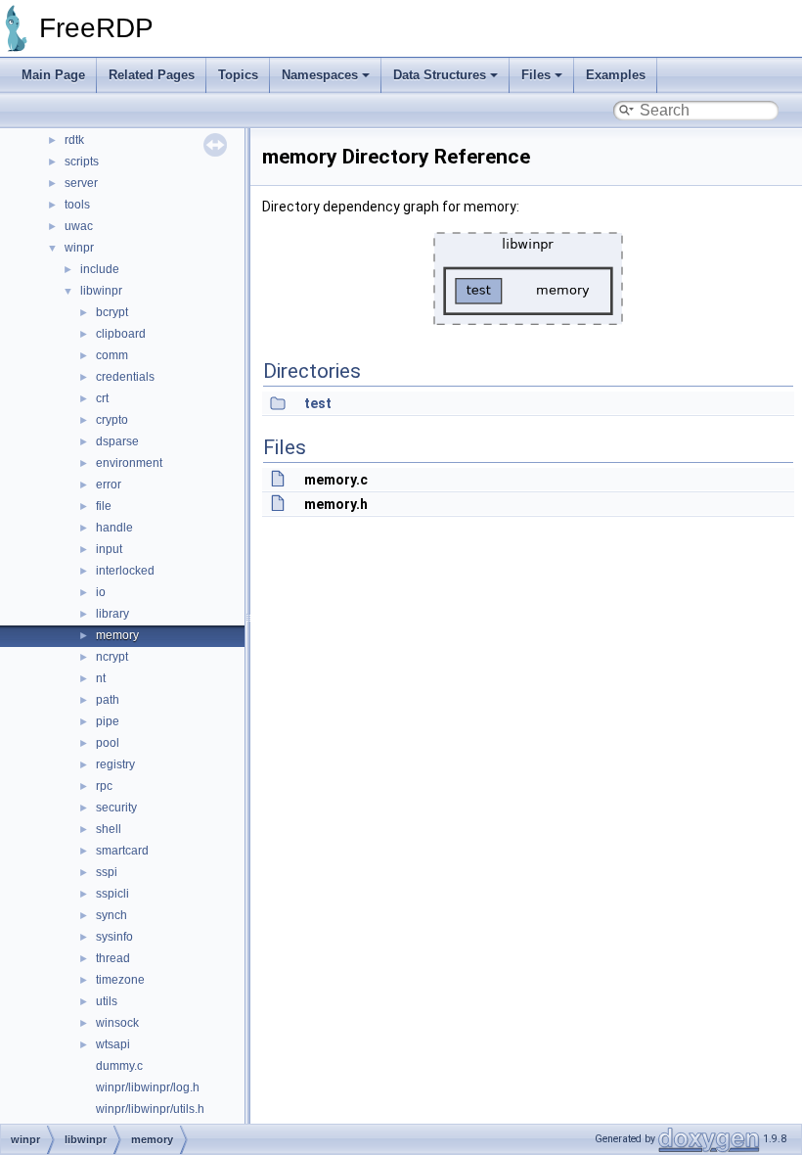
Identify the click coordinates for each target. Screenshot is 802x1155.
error (108, 484)
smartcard (122, 850)
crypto (112, 420)
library (112, 614)
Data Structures (439, 75)
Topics (238, 75)
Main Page (53, 75)
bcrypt (112, 312)
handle (114, 527)
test (318, 403)
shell (108, 829)
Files (536, 75)
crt (102, 398)
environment (129, 463)
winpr (79, 247)
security (116, 807)
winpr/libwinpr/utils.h (150, 1109)
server (81, 183)
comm (112, 355)
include (99, 269)
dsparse (117, 441)
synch (111, 915)
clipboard (121, 334)
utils (106, 1001)
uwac (79, 226)
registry (115, 764)
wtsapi (113, 1044)
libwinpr (101, 291)
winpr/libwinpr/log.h (148, 1087)
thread (113, 958)
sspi (106, 872)
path (107, 700)
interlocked (125, 571)
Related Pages (152, 75)
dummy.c (119, 1066)
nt (101, 678)
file (103, 506)
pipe (107, 721)
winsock (117, 1023)
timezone (120, 980)
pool (107, 743)
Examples (616, 75)
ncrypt (112, 657)
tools (77, 204)
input (109, 549)
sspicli (112, 894)
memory (117, 635)
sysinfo (114, 937)
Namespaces (320, 75)
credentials (125, 377)
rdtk (74, 140)
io (101, 592)
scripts (82, 161)
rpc (104, 786)
